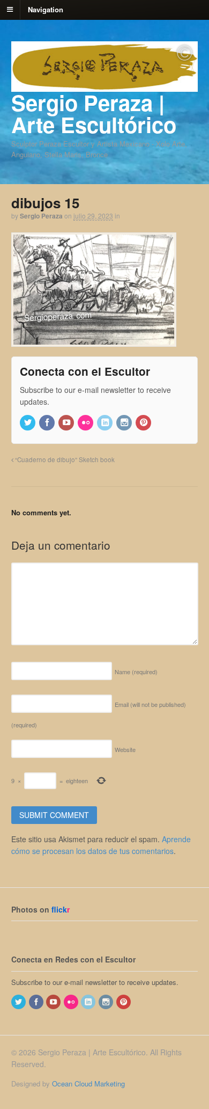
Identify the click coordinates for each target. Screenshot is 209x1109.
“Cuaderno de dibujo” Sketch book (64, 459)
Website (125, 749)
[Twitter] (28, 423)
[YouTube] (67, 423)
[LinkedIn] (105, 423)
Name (136, 671)
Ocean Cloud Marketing (88, 1083)
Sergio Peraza (41, 216)
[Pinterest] (144, 423)
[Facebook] (47, 423)
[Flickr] (86, 423)
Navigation (45, 9)
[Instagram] (124, 423)
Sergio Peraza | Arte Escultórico (93, 113)
